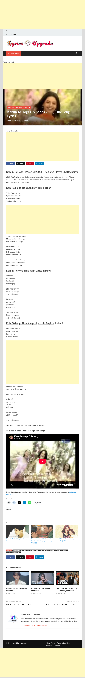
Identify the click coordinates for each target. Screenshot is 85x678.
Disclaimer (49, 645)
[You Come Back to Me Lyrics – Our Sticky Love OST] (67, 579)
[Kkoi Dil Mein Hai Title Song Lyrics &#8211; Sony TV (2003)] (66, 531)
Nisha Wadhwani (24, 120)
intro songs (11, 107)
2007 (17, 107)
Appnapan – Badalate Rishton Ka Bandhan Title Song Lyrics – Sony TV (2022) (41, 541)
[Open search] (76, 53)
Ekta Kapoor (40, 550)
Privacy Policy (50, 643)
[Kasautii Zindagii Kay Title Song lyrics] (17, 531)
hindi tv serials (23, 107)
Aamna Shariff (18, 550)
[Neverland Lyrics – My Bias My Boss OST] (17, 579)
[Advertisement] (42, 14)
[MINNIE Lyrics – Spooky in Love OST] (42, 579)
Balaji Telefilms (29, 550)
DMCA (57, 645)
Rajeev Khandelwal (13, 552)
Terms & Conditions (63, 643)
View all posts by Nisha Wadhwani (34, 625)
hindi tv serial (51, 550)
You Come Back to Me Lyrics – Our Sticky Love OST (67, 589)
